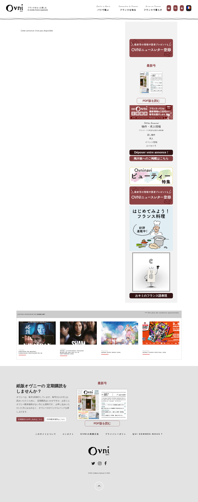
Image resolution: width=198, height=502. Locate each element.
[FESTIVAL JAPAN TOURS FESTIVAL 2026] (154, 357)
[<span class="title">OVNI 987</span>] (151, 82)
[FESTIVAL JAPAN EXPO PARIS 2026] (111, 357)
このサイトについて (45, 434)
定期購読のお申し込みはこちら (30, 419)
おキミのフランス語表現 (151, 295)
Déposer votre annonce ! (151, 152)
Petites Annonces (151, 126)
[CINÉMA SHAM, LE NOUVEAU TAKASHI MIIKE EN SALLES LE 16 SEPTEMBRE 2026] (72, 357)
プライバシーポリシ (115, 434)
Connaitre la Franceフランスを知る (128, 8)
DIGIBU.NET (41, 314)
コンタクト (68, 434)
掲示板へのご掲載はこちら (151, 158)
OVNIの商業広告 (89, 434)
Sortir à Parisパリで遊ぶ (103, 8)
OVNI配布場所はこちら (56, 419)
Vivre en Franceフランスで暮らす (153, 8)
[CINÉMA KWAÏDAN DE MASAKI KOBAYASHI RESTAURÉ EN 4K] (31, 357)
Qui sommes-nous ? (147, 434)
